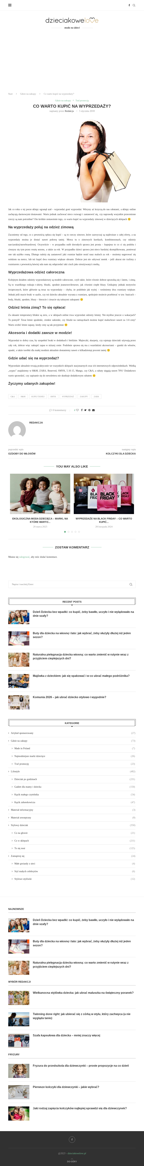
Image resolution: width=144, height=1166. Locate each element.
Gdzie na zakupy (28, 93)
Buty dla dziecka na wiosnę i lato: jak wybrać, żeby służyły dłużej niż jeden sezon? (82, 635)
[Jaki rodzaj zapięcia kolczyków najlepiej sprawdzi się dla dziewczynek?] (18, 1113)
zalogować (24, 557)
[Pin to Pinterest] (89, 410)
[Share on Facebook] (82, 410)
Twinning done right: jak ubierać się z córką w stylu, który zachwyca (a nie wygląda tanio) (81, 1016)
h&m (23, 396)
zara (96, 396)
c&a (13, 396)
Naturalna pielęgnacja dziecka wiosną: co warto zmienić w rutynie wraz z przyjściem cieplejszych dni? (81, 656)
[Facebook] (129, 5)
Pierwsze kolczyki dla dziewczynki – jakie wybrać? (66, 1086)
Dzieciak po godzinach (74, 779)
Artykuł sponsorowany (73, 733)
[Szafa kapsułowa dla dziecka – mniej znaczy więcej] (18, 1041)
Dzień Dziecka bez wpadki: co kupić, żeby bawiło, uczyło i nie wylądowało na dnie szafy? (83, 613)
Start (10, 93)
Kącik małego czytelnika (74, 794)
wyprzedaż (68, 396)
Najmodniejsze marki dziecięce (74, 756)
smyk (53, 396)
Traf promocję (82, 100)
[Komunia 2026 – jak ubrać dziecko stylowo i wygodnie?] (18, 702)
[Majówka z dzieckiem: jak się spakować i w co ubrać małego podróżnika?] (18, 681)
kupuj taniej (37, 396)
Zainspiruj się (73, 856)
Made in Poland (74, 748)
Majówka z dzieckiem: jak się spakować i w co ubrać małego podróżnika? (81, 675)
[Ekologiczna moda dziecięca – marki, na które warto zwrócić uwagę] (40, 494)
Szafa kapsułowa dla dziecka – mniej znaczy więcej (66, 1035)
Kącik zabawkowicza (74, 802)
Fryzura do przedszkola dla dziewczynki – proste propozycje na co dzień (81, 1065)
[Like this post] (77, 410)
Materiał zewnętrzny (73, 817)
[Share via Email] (93, 410)
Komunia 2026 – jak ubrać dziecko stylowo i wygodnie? (69, 697)
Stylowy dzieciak (73, 825)
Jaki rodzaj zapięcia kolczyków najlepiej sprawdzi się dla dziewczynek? (80, 1108)
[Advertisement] (72, 63)
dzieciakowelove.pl (77, 1153)
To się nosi (74, 848)
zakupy (84, 396)
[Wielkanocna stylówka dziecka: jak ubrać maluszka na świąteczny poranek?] (18, 998)
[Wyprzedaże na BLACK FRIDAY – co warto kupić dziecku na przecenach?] (104, 494)
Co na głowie (74, 833)
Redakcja (69, 111)
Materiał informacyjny (73, 810)
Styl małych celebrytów (74, 871)
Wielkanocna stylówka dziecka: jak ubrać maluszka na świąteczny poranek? (83, 992)
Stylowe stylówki (74, 879)
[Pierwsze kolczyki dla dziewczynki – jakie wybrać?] (18, 1092)
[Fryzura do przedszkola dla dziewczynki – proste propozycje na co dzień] (18, 1071)
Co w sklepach (74, 840)
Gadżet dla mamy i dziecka (74, 786)
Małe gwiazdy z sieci (74, 863)
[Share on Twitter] (85, 410)
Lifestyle (73, 771)
